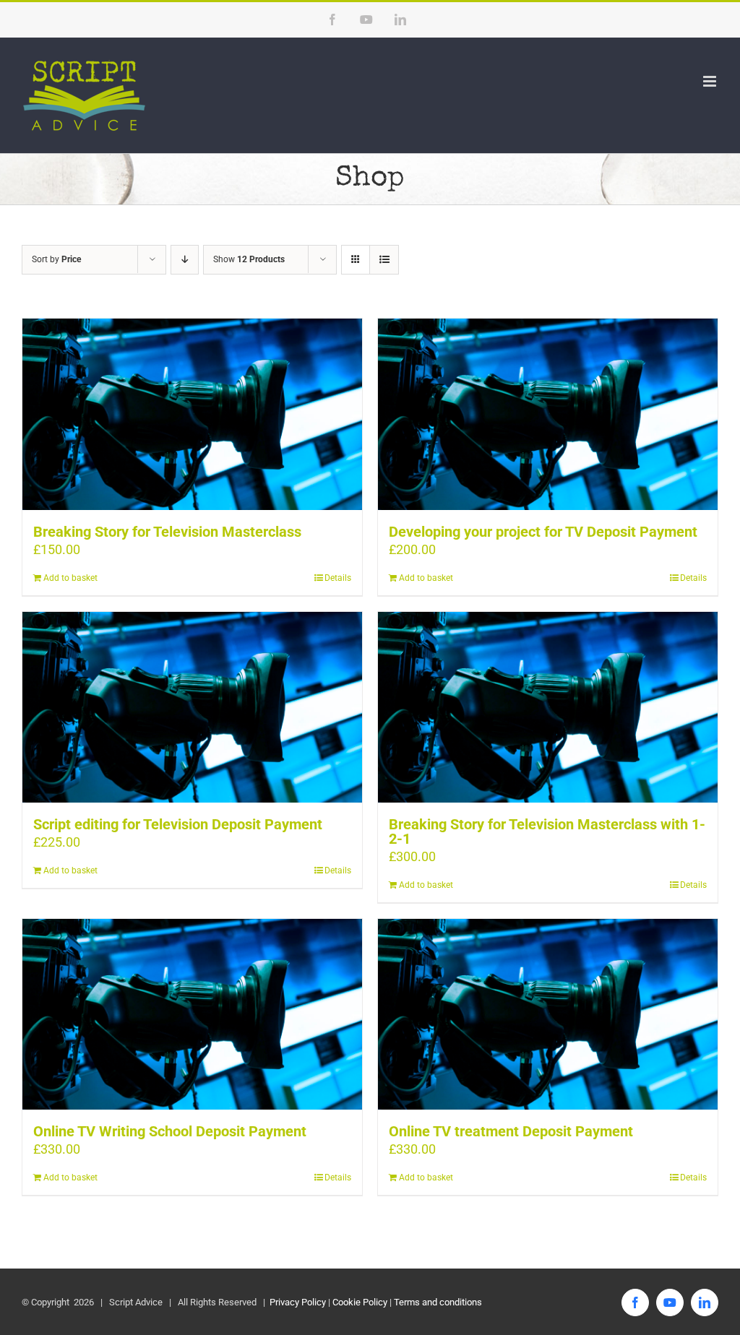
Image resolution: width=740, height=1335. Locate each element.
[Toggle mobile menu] (710, 81)
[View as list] (384, 260)
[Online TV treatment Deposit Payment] (548, 1014)
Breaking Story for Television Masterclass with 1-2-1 (547, 831)
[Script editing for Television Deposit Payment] (192, 707)
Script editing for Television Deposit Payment (177, 824)
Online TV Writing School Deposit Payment (169, 1131)
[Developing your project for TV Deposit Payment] (548, 414)
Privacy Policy (296, 1302)
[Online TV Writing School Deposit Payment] (192, 1014)
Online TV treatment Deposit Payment (511, 1131)
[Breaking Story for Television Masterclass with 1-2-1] (548, 707)
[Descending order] (185, 260)
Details (337, 578)
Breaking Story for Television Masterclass (167, 531)
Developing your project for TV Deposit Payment (543, 531)
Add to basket (70, 578)
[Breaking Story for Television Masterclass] (192, 414)
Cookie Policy (359, 1302)
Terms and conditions (438, 1302)
